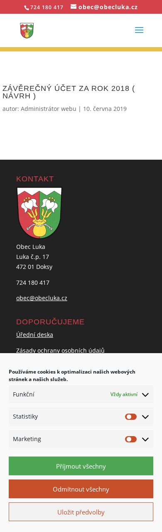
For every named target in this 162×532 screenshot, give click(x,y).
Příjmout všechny (81, 466)
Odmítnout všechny (81, 489)
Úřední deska (34, 335)
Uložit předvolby (81, 512)
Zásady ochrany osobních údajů (60, 350)
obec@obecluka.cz (41, 298)
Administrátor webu (48, 109)
